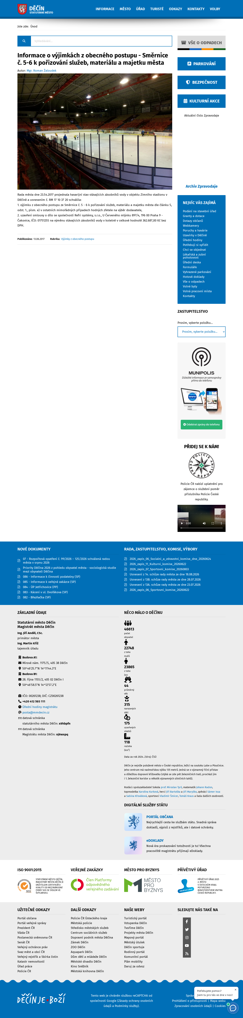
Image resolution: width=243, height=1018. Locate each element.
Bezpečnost (203, 82)
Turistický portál (135, 918)
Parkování (203, 63)
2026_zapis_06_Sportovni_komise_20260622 (159, 590)
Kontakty (189, 296)
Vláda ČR (23, 932)
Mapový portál (134, 937)
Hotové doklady (193, 276)
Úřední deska (192, 262)
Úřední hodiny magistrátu (39, 707)
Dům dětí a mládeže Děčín (89, 956)
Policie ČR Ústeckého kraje (89, 918)
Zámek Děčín (79, 942)
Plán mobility (133, 961)
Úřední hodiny (192, 240)
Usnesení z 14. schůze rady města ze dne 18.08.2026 (164, 574)
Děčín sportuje (134, 947)
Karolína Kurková (148, 791)
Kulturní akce (203, 101)
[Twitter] (187, 930)
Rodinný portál (134, 951)
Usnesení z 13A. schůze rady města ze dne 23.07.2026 (165, 585)
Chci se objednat (194, 249)
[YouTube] (187, 946)
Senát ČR (23, 942)
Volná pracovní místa (197, 291)
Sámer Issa (213, 791)
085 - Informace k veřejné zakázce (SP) (49, 582)
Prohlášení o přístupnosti (189, 1001)
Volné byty (190, 286)
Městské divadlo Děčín (86, 961)
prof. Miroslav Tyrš (171, 787)
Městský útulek (134, 942)
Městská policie (81, 923)
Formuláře (190, 267)
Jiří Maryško (190, 791)
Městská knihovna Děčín (87, 971)
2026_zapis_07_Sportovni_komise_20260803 (159, 569)
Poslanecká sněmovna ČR (34, 937)
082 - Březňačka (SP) (37, 597)
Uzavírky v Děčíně (195, 235)
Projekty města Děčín (138, 932)
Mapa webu (218, 1001)
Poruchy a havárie (195, 230)
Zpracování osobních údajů (193, 1006)
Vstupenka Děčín (135, 923)
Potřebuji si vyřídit (195, 244)
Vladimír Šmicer (169, 796)
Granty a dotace (193, 216)
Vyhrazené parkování (197, 272)
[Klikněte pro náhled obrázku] (94, 131)
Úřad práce (24, 966)
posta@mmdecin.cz (35, 712)
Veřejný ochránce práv (32, 947)
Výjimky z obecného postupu (77, 239)
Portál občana (26, 918)
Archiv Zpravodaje (202, 186)
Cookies (220, 1006)
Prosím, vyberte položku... (195, 323)
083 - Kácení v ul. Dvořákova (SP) (45, 592)
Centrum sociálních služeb (89, 932)
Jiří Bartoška (173, 791)
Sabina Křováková (136, 796)
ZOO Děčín (78, 947)
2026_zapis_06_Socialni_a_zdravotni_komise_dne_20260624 (170, 559)
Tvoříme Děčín (134, 927)
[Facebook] (187, 922)
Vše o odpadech (204, 42)
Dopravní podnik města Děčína (92, 937)
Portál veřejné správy (31, 923)
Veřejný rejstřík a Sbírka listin (37, 956)
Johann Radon (204, 787)
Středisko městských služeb (90, 927)
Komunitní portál (136, 956)
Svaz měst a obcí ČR (31, 951)
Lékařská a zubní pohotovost (194, 256)
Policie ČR (24, 971)
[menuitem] (108, 7)
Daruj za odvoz (134, 966)
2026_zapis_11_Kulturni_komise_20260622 (158, 564)
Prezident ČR (26, 927)
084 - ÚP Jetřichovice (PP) (40, 587)
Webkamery (191, 225)
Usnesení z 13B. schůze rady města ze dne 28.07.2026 (165, 579)
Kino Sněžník (79, 966)
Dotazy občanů (193, 220)
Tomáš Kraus (186, 796)
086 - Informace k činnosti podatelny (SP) (51, 577)
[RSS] (187, 954)
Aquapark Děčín (82, 951)
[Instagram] (187, 938)
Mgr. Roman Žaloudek (41, 71)
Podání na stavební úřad (199, 211)
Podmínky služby (126, 1006)
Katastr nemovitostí (30, 961)
